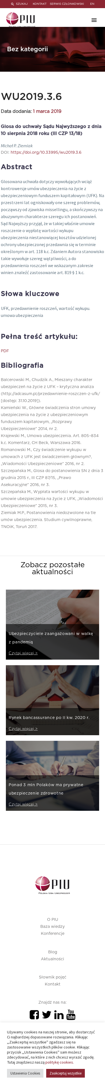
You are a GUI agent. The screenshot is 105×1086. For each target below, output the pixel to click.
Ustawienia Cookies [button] (25, 1073)
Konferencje (52, 934)
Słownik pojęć (52, 977)
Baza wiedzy (52, 927)
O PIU (52, 920)
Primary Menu (94, 20)
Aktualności (52, 959)
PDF (5, 351)
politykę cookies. (59, 1062)
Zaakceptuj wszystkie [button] (65, 1073)
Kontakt (52, 984)
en (92, 4)
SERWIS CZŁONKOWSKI (67, 4)
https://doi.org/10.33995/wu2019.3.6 (46, 153)
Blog (52, 952)
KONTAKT (39, 4)
